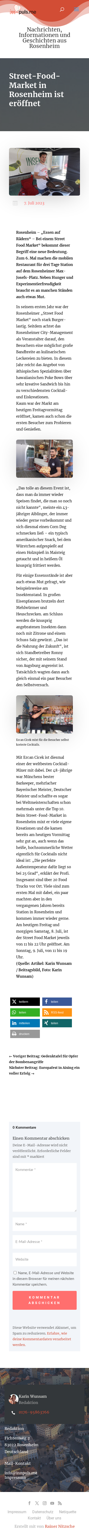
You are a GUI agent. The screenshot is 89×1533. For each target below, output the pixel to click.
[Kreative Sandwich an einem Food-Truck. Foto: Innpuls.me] (44, 476)
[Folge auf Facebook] (29, 1503)
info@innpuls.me (21, 1473)
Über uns (54, 1518)
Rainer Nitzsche (60, 1526)
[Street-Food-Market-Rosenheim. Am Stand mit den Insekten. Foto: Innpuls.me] (44, 194)
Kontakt (34, 1518)
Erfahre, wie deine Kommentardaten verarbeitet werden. (42, 1339)
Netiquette (67, 1512)
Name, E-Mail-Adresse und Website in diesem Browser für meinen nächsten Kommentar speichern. (43, 1278)
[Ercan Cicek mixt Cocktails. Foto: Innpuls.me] (44, 732)
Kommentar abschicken (44, 1300)
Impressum (15, 1477)
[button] (25, 1002)
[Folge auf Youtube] (52, 1503)
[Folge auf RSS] (60, 1503)
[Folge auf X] (37, 1503)
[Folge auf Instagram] (44, 1503)
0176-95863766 (34, 1412)
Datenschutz (42, 1512)
